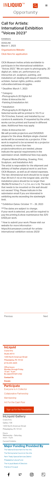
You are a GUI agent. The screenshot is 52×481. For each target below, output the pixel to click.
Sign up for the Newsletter (19, 409)
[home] (13, 5)
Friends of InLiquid (11, 467)
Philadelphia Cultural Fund (13, 460)
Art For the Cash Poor (14, 402)
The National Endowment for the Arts (18, 450)
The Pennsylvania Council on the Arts (18, 453)
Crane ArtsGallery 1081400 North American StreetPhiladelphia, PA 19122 (14, 424)
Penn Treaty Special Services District (17, 456)
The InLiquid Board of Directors (15, 463)
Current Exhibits (9, 441)
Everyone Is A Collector (15, 389)
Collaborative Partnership (16, 394)
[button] (46, 5)
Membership (10, 398)
